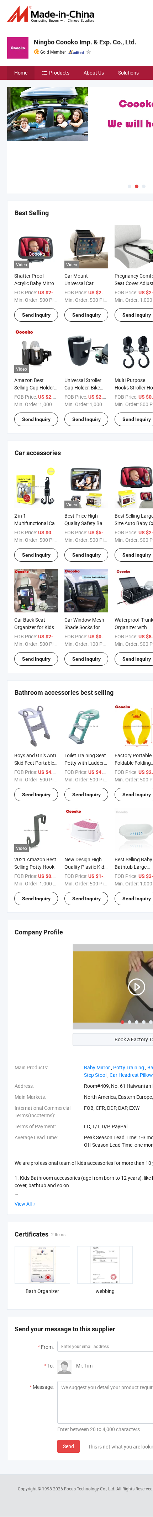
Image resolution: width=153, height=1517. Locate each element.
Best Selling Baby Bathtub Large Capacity (133, 867)
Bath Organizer (42, 1291)
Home (20, 72)
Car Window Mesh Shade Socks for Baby (84, 627)
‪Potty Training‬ (128, 1067)
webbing (105, 1291)
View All (23, 1203)
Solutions (128, 72)
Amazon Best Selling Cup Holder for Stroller (34, 387)
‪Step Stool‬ (95, 1074)
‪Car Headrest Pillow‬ (131, 1074)
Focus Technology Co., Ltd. (90, 1488)
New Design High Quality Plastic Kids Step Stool (85, 867)
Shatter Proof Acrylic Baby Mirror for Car (35, 283)
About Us (94, 72)
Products (59, 72)
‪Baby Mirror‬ (97, 1067)
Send (68, 1446)
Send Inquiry (36, 315)
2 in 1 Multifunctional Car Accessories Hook (35, 523)
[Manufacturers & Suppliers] (52, 14)
